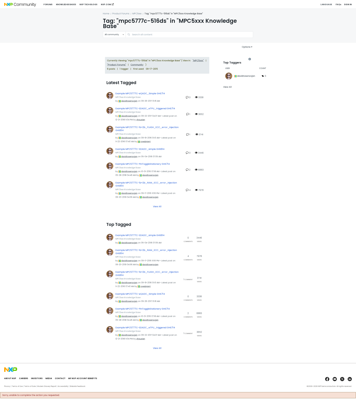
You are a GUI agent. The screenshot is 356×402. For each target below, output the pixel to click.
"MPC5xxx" (198, 60)
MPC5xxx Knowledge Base (128, 97)
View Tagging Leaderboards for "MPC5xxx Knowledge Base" (236, 59)
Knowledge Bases (66, 4)
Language (326, 4)
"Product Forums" (116, 64)
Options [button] (246, 47)
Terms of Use (17, 386)
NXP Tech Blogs (88, 4)
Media (48, 378)
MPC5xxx (136, 13)
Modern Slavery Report (46, 386)
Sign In (348, 4)
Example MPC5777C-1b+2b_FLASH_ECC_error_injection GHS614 (147, 129)
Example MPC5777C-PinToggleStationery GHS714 (142, 164)
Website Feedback (77, 386)
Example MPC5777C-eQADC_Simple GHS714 (140, 93)
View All (157, 206)
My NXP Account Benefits (82, 378)
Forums (48, 4)
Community (137, 64)
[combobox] (189, 34)
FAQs (338, 4)
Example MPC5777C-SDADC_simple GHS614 (140, 149)
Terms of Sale (30, 386)
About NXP (10, 378)
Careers (23, 378)
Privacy (7, 386)
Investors (37, 378)
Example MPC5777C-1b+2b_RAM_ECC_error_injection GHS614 (146, 184)
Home (106, 13)
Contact (60, 378)
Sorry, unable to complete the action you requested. (31, 395)
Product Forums (120, 13)
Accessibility (63, 386)
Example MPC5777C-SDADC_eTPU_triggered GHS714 (145, 108)
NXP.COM (106, 4)
